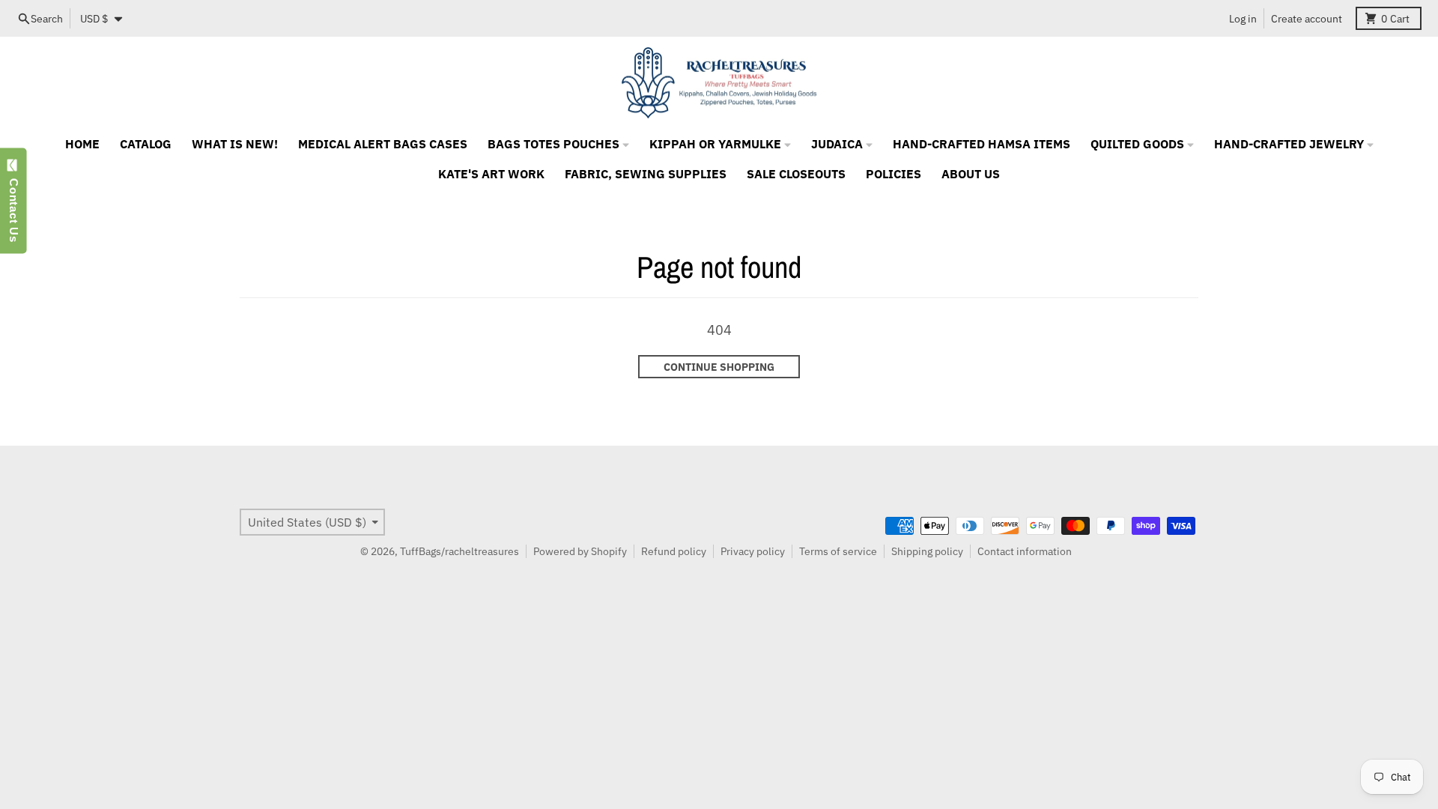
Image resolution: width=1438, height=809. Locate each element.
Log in (1243, 18)
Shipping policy (927, 551)
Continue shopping (719, 367)
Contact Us (13, 207)
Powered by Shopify (580, 551)
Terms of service (838, 551)
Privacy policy (752, 551)
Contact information (1024, 551)
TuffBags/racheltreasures (459, 551)
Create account (1306, 18)
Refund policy (673, 551)
